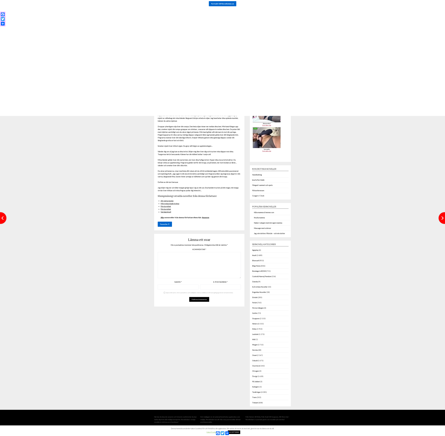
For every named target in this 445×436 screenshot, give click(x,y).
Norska (255, 350)
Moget (254, 345)
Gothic (254, 313)
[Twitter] (2, 19)
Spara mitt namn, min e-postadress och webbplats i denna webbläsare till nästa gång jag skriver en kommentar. (199, 293)
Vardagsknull (166, 212)
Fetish (254, 303)
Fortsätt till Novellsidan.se (222, 4)
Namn (178, 282)
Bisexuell (255, 260)
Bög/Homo (256, 266)
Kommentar (199, 249)
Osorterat (256, 366)
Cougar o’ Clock (258, 196)
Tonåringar (256, 392)
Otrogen (255, 371)
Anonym (205, 217)
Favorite (164, 224)
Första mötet (166, 206)
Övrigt (254, 376)
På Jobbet (256, 381)
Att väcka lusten (167, 201)
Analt (254, 255)
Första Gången (258, 308)
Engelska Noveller (259, 292)
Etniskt (255, 297)
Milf (253, 339)
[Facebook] (2, 14)
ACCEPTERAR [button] (234, 432)
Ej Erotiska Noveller (260, 287)
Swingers (255, 387)
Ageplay (255, 250)
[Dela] (2, 23)
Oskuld (254, 360)
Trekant (255, 403)
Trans (254, 397)
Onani (254, 355)
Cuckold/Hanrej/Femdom (261, 276)
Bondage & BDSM (259, 271)
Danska (255, 282)
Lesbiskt (255, 334)
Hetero (255, 324)
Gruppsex (256, 318)
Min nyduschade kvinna (170, 203)
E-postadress (220, 282)
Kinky (254, 329)
